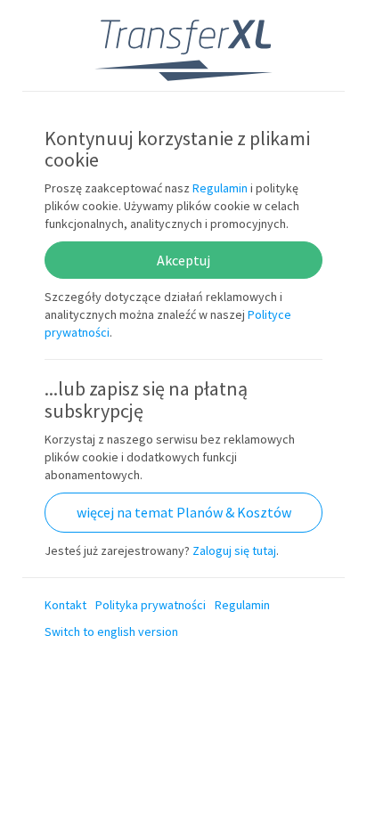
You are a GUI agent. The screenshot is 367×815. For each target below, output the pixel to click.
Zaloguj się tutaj (234, 550)
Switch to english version (111, 631)
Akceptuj (183, 260)
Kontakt (65, 605)
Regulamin (220, 188)
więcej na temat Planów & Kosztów (184, 512)
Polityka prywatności (150, 605)
